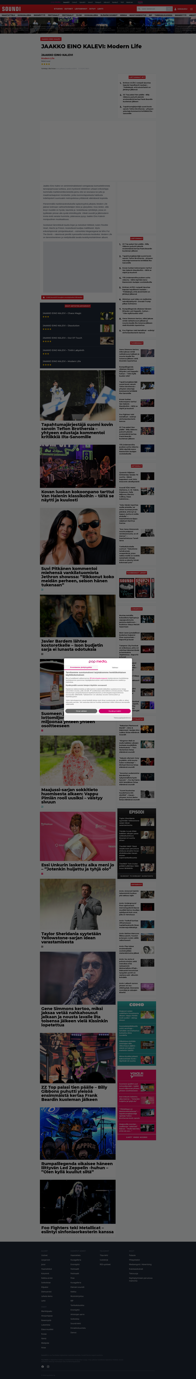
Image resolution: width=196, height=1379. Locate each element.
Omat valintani (81, 711)
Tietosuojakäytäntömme (122, 718)
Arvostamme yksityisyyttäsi (81, 667)
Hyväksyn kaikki (115, 711)
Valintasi (115, 667)
